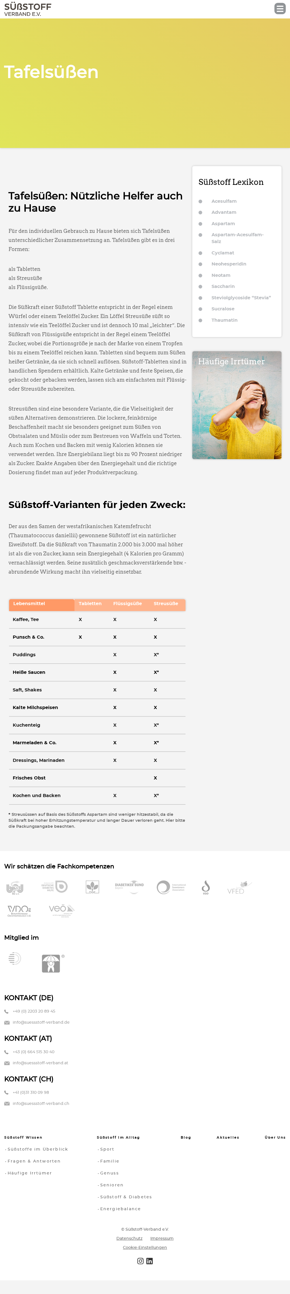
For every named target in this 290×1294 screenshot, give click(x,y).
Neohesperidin (229, 264)
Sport (107, 1149)
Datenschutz (129, 1239)
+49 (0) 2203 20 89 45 (34, 1011)
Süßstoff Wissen (23, 1137)
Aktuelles (228, 1137)
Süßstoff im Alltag (118, 1137)
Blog (186, 1137)
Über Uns (275, 1137)
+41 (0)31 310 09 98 (31, 1093)
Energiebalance (120, 1209)
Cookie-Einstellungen (145, 1248)
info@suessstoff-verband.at (40, 1063)
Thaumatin (225, 320)
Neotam (221, 275)
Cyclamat (223, 253)
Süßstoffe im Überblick (38, 1149)
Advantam (224, 212)
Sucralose (223, 309)
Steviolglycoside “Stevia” (241, 298)
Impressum (162, 1239)
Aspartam (223, 223)
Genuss (109, 1173)
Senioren (112, 1185)
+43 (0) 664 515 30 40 (33, 1052)
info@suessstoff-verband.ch (41, 1104)
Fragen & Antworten (34, 1161)
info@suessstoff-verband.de (41, 1023)
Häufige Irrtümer (30, 1173)
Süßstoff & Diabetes (126, 1197)
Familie (110, 1161)
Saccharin (223, 286)
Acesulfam (224, 201)
